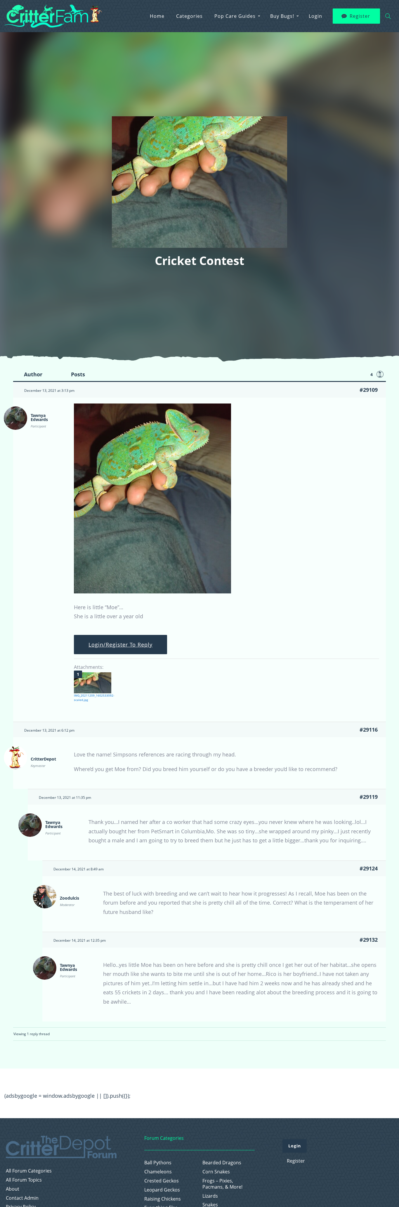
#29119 (369, 796)
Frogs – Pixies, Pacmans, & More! (222, 1184)
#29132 (369, 939)
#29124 (369, 868)
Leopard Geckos (162, 1190)
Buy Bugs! (282, 16)
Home (157, 16)
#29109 (369, 389)
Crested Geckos (161, 1181)
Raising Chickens (162, 1199)
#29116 (369, 729)
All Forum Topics (24, 1180)
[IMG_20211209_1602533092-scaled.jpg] (92, 682)
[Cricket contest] (152, 591)
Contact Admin (22, 1198)
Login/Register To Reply (120, 644)
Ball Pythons (157, 1163)
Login (315, 16)
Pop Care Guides (235, 16)
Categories (189, 16)
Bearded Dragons (221, 1163)
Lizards (210, 1196)
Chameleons (158, 1172)
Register (360, 16)
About (12, 1189)
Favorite (380, 374)
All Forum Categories (29, 1171)
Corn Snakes (216, 1172)
